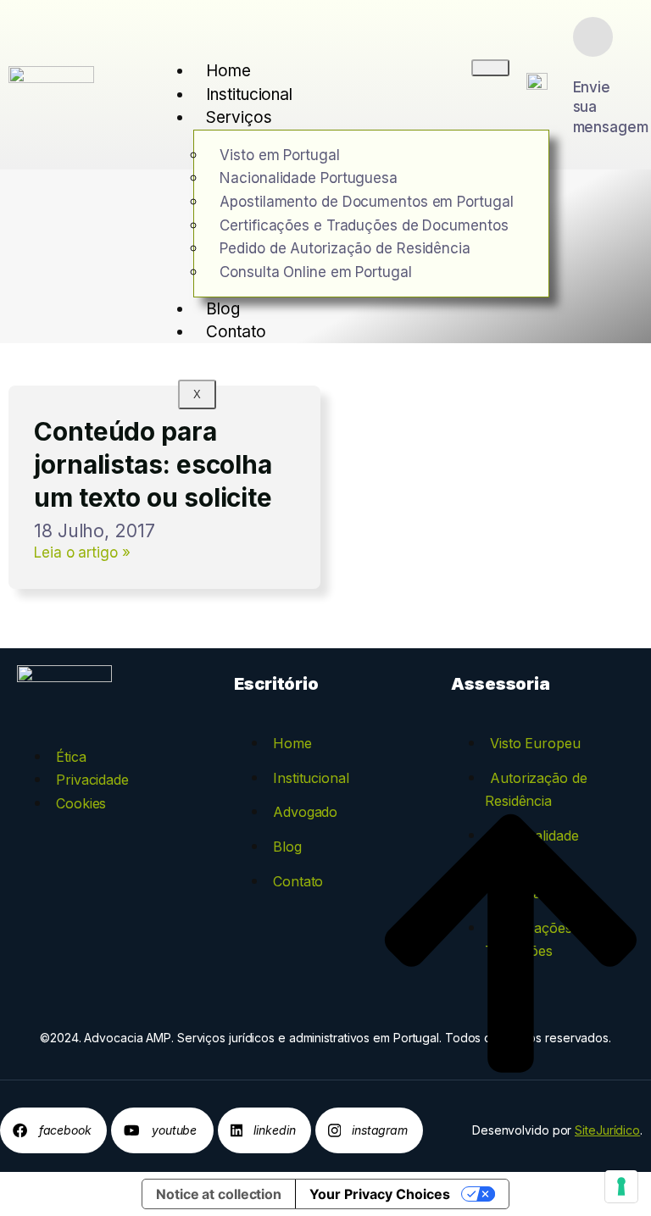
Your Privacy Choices (379, 1193)
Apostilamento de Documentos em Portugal (366, 201)
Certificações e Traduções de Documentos (364, 225)
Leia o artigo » (82, 552)
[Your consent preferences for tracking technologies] (621, 1186)
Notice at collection (218, 1193)
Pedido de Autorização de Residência (345, 248)
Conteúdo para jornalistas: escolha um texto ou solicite (153, 464)
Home (228, 71)
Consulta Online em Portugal (315, 272)
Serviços (238, 117)
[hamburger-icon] (490, 67)
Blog (223, 309)
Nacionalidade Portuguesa (309, 177)
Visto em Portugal (279, 155)
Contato (235, 331)
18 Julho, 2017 (94, 530)
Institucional (249, 94)
